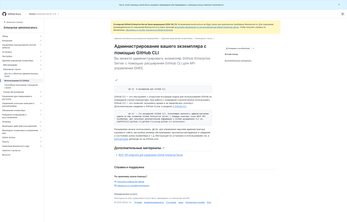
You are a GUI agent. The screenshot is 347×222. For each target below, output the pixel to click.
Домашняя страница (15, 22)
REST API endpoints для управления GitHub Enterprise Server (151, 155)
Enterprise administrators (20, 27)
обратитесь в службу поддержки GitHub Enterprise (149, 30)
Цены (180, 202)
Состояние (171, 202)
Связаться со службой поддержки (133, 185)
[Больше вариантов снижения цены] (253, 48)
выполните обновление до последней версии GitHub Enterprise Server (207, 27)
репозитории (121, 139)
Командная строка (204, 38)
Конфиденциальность (154, 202)
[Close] (339, 4)
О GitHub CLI (179, 106)
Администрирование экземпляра (176, 38)
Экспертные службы (195, 202)
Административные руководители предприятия (136, 38)
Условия (138, 202)
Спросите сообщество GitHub (130, 181)
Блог (209, 202)
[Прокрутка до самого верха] (341, 216)
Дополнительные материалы (137, 148)
